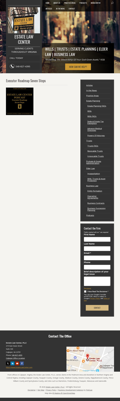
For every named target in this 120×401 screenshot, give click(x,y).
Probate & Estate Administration (93, 162)
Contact (72, 8)
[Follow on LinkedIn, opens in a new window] (12, 363)
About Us (56, 3)
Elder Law (90, 168)
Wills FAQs (91, 116)
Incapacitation (93, 173)
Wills (89, 111)
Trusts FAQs (92, 146)
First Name (89, 234)
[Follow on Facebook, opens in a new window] (22, 363)
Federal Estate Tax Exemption (95, 122)
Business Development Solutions (70, 390)
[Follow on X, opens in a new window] (8, 363)
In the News (60, 8)
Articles (49, 8)
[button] (112, 3)
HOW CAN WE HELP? (78, 67)
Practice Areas (69, 3)
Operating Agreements (92, 197)
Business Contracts (95, 203)
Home (47, 3)
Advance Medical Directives (94, 129)
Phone (87, 262)
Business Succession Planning (96, 209)
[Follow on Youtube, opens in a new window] (17, 363)
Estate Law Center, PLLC (55, 387)
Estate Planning (93, 101)
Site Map (41, 390)
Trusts (89, 140)
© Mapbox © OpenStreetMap (63, 393)
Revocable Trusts (95, 151)
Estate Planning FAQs (96, 106)
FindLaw (89, 390)
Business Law (92, 186)
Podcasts (83, 3)
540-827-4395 (23, 66)
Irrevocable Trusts (95, 156)
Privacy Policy (95, 298)
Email (87, 253)
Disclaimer (87, 288)
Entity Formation (94, 191)
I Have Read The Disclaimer (97, 291)
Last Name (89, 244)
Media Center (95, 3)
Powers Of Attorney (96, 135)
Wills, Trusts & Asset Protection (96, 179)
